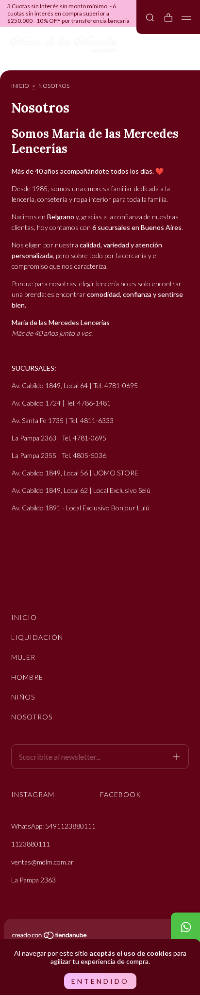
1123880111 (30, 844)
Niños (23, 697)
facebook (120, 794)
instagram (32, 794)
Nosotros (31, 717)
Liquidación (37, 637)
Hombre (27, 677)
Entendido (100, 981)
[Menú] (187, 18)
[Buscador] (150, 17)
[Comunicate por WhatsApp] (185, 927)
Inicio (20, 85)
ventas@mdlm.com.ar (42, 862)
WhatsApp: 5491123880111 (53, 826)
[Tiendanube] (50, 937)
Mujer (23, 657)
